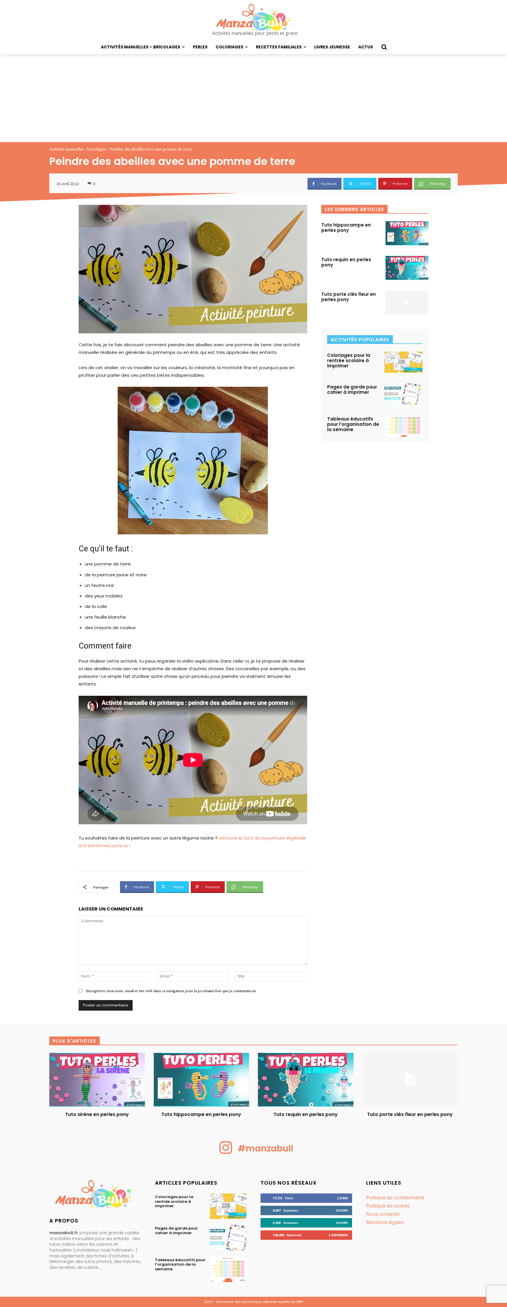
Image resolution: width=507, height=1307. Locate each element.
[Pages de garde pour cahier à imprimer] (403, 394)
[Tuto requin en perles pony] (407, 268)
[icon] (226, 1152)
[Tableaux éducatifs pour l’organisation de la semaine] (403, 426)
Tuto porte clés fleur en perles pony (348, 297)
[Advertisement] (253, 98)
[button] (384, 47)
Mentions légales (385, 1222)
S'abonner (338, 1235)
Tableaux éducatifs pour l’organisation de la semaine (353, 424)
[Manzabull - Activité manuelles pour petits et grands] (95, 1196)
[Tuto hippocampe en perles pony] (407, 233)
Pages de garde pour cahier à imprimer (352, 389)
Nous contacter (383, 1214)
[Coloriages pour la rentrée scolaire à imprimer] (403, 362)
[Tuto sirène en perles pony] (97, 1079)
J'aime (342, 1198)
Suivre (342, 1210)
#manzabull (265, 1148)
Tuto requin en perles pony (346, 262)
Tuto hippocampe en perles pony (346, 227)
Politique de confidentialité (395, 1197)
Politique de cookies (388, 1206)
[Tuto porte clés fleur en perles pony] (407, 303)
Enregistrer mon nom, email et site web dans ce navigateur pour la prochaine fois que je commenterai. (171, 990)
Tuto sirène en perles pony (97, 1114)
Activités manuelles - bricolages (77, 149)
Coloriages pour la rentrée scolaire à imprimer (348, 360)
